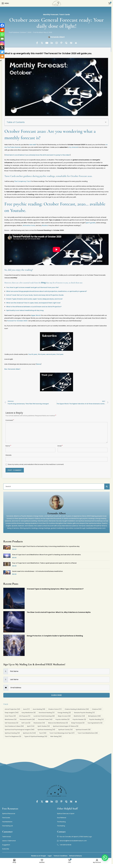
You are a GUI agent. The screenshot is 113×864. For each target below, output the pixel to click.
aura (26, 709)
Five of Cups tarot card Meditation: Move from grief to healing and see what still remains (46, 555)
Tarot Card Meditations (88, 733)
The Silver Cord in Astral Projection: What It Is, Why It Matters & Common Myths (59, 612)
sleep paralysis (78, 723)
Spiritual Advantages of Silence (65, 726)
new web (32, 145)
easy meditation (29, 713)
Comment (10, 420)
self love (25, 723)
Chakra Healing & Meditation (77, 709)
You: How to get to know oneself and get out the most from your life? (32, 287)
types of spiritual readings (35, 736)
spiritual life (29, 733)
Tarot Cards (64, 14)
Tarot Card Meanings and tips (61, 733)
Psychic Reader (79, 719)
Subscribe (56, 695)
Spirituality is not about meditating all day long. (25, 310)
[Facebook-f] (37, 42)
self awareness (11, 723)
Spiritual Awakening (46, 730)
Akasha (45, 225)
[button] (105, 122)
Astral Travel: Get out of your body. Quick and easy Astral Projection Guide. (35, 295)
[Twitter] (2, 52)
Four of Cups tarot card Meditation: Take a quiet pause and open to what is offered (44, 563)
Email (60, 446)
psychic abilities (63, 719)
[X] (2, 47)
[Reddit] (2, 30)
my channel (73, 147)
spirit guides (90, 223)
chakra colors (55, 709)
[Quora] (66, 42)
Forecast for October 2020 (17, 321)
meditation (79, 716)
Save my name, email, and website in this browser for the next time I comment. (36, 464)
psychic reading (96, 719)
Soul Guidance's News (14, 726)
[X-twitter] (42, 42)
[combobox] (55, 486)
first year (59, 354)
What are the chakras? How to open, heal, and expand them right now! (33, 303)
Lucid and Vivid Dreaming (44, 716)
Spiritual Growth (83, 730)
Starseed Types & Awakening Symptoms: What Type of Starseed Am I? (55, 589)
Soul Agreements (95, 723)
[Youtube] (46, 42)
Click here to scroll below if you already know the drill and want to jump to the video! (37, 155)
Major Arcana (64, 716)
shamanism (39, 723)
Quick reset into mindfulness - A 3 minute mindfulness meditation (37, 571)
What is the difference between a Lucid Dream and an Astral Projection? (34, 307)
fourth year (32, 354)
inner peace (10, 716)
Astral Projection (12, 709)
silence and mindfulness (58, 723)
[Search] (107, 486)
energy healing (64, 713)
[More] (2, 56)
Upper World (35, 315)
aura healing (39, 709)
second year (51, 354)
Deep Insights (12, 713)
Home (38, 364)
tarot (42, 733)
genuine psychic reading (84, 713)
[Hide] (1, 61)
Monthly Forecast (50, 14)
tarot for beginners (13, 736)
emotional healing (47, 713)
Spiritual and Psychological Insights (19, 730)
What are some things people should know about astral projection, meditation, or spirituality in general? (46, 291)
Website (8, 455)
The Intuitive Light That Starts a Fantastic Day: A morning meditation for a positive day (46, 546)
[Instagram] (56, 42)
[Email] (2, 39)
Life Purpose (24, 716)
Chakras (96, 709)
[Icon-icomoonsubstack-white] (75, 42)
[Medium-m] (71, 42)
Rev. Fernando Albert (12, 369)
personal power (45, 719)
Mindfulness (11, 719)
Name (8, 446)
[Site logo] (56, 3)
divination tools (29, 225)
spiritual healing (12, 733)
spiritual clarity (65, 730)
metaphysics (94, 716)
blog (43, 282)
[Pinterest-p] (61, 42)
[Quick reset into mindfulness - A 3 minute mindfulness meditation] (6, 572)
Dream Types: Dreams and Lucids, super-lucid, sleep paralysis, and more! (34, 299)
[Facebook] (2, 25)
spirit (30, 726)
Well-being (56, 736)
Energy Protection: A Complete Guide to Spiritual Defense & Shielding (55, 636)
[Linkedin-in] (51, 42)
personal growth (27, 719)
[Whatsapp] (2, 34)
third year (42, 354)
